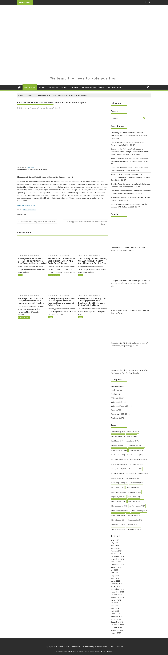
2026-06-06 (53, 256)
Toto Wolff (132, 524)
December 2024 (117, 589)
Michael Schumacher (120, 511)
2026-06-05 (83, 296)
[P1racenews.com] (19, 87)
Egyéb (113, 394)
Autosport (53, 87)
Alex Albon (133, 432)
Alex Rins (132, 436)
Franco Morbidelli (136, 464)
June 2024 (115, 605)
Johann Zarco (117, 478)
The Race (74, 87)
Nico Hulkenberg (139, 511)
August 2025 (116, 567)
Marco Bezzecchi (135, 501)
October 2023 (116, 627)
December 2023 (117, 622)
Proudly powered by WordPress (69, 651)
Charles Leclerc (118, 446)
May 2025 (115, 575)
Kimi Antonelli (136, 483)
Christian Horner (136, 446)
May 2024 (115, 608)
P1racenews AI (34, 108)
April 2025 (115, 578)
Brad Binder (117, 441)
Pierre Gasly (117, 520)
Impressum (75, 647)
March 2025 (115, 581)
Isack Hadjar (117, 473)
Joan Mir (58, 108)
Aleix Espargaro (47, 108)
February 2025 (116, 583)
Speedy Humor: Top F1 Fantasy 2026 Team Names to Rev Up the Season (128, 248)
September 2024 (117, 597)
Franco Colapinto (119, 464)
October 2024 (116, 594)
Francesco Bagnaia (138, 459)
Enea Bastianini (136, 450)
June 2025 (115, 573)
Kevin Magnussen (119, 483)
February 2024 (116, 616)
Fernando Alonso (119, 459)
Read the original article (26, 205)
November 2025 (117, 559)
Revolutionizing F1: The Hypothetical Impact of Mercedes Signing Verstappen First (129, 344)
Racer (101, 87)
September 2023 (117, 630)
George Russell (118, 469)
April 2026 (115, 545)
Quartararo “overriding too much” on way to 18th (38, 221)
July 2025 (114, 570)
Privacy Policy (87, 647)
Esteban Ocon (118, 455)
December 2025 (117, 556)
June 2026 (115, 540)
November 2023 (117, 624)
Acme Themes (106, 651)
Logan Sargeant (118, 497)
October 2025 (116, 562)
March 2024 (115, 614)
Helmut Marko (135, 469)
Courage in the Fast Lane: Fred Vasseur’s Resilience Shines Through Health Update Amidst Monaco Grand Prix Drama (130, 151)
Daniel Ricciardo (119, 450)
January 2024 (116, 619)
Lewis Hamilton (118, 492)
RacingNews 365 (89, 87)
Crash (64, 87)
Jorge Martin (133, 478)
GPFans (42, 87)
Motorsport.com (29, 210)
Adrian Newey (118, 432)
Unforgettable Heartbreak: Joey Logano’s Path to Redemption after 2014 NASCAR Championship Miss (130, 283)
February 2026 (116, 551)
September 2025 (117, 564)
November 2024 (117, 592)
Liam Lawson (134, 492)
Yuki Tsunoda (134, 529)
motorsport (29, 87)
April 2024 (115, 611)
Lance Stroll (117, 487)
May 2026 (115, 542)
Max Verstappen (137, 506)
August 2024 (116, 600)
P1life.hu (119, 647)
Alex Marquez (118, 436)
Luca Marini (134, 497)
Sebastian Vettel (134, 520)
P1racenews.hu (108, 647)
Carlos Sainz (132, 441)
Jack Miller (131, 473)
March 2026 (115, 548)
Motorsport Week (116, 87)
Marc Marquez (118, 501)
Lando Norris (132, 487)
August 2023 (116, 633)
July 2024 (114, 603)
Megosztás (21, 214)
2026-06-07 (23, 256)
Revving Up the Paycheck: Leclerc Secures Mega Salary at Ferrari (130, 311)
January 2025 (116, 586)
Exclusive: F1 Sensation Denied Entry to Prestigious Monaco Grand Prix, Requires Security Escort (130, 177)
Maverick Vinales (119, 506)
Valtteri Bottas (118, 529)
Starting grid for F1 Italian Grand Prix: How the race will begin (87, 222)
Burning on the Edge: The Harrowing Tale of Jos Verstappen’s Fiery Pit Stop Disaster (129, 371)
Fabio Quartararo (135, 455)
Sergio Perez (118, 524)
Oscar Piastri (118, 515)
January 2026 (116, 553)
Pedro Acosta (133, 515)
